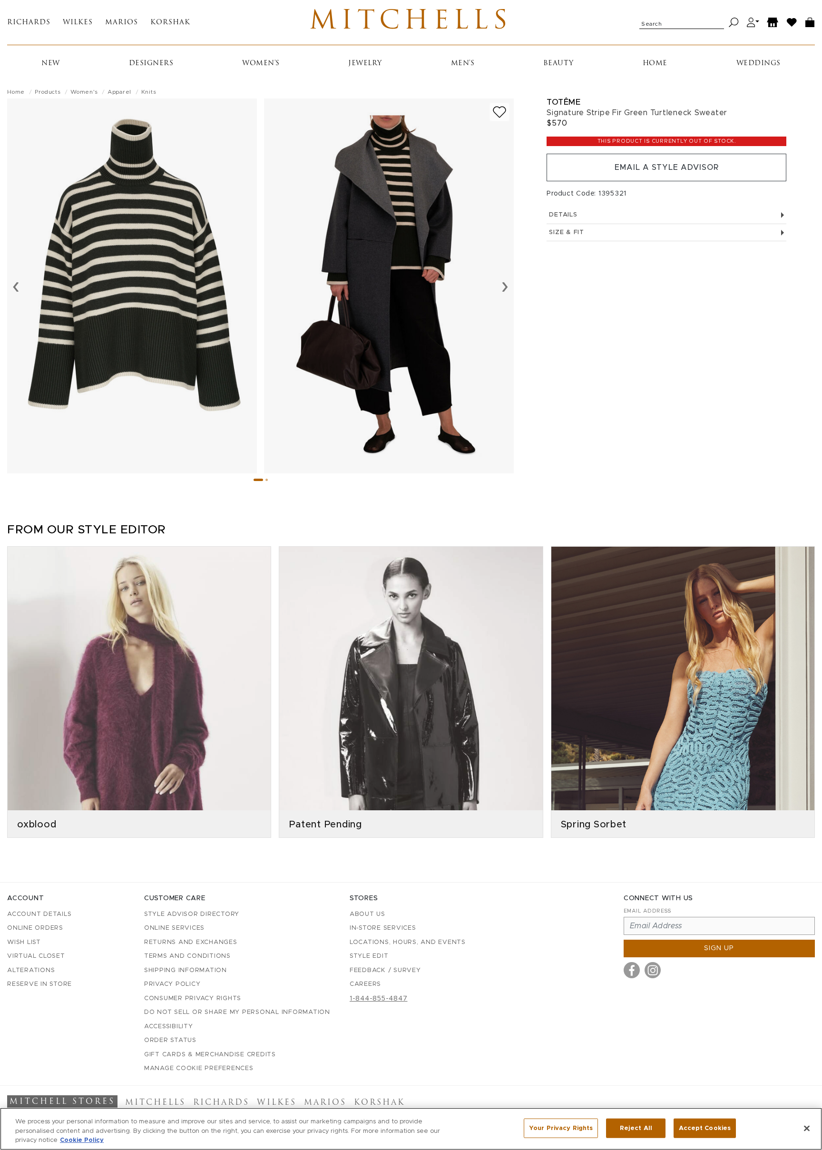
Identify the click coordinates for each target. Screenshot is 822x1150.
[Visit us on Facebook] (632, 970)
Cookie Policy (82, 1140)
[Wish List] (792, 22)
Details (563, 215)
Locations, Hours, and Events (408, 942)
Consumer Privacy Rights (192, 998)
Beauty (558, 63)
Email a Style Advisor (667, 167)
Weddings (758, 63)
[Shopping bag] (810, 22)
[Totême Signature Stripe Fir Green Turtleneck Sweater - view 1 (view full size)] (132, 285)
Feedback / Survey (385, 970)
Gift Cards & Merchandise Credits (210, 1055)
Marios (121, 22)
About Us (367, 914)
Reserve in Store (39, 984)
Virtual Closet (36, 956)
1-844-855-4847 (379, 998)
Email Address (647, 911)
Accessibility (168, 1026)
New (50, 63)
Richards (28, 22)
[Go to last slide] (16, 286)
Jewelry (365, 63)
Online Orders (35, 928)
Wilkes (78, 22)
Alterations (31, 970)
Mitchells (410, 22)
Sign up (719, 948)
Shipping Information (185, 970)
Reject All (636, 1128)
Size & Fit (566, 232)
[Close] (806, 1128)
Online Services (174, 928)
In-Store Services (383, 928)
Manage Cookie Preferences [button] (199, 1068)
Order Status (170, 1040)
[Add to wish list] (499, 112)
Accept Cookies (705, 1128)
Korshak (170, 22)
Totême (563, 102)
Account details (39, 914)
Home (655, 63)
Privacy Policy (172, 984)
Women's (261, 63)
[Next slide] (505, 286)
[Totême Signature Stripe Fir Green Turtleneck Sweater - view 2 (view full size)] (389, 285)
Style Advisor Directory (191, 914)
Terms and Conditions (187, 956)
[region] (411, 1129)
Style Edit (369, 956)
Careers (365, 984)
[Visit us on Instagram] (653, 970)
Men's (463, 63)
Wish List (24, 942)
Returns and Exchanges (190, 942)
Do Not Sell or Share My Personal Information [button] (237, 1012)
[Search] (734, 23)
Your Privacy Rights (561, 1128)
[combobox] (681, 22)
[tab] (258, 480)
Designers (151, 63)
